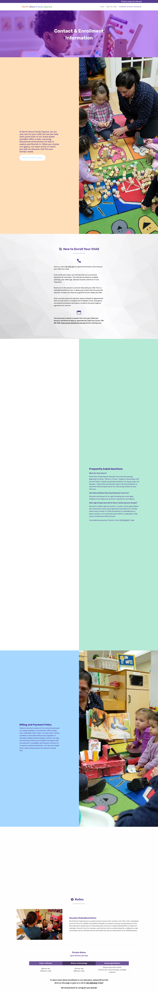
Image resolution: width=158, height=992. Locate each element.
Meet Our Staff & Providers (32, 158)
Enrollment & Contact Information (130, 7)
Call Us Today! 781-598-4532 (132, 1)
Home (102, 7)
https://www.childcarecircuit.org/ (73, 323)
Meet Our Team (112, 7)
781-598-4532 (70, 267)
